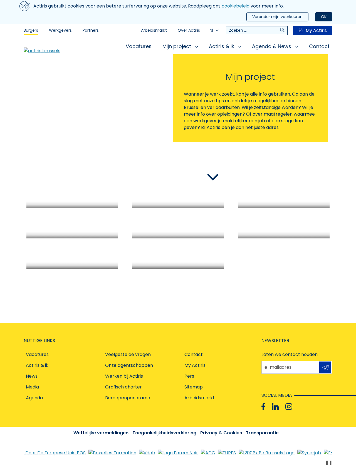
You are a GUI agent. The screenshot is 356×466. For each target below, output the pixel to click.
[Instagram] (288, 406)
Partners (91, 30)
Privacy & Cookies (221, 433)
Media (32, 387)
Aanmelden (325, 367)
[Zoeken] (283, 30)
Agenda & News (272, 46)
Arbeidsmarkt (154, 30)
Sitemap (193, 387)
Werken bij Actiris (124, 376)
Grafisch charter (123, 387)
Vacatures (139, 46)
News (32, 376)
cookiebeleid (235, 6)
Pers (189, 376)
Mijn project (177, 46)
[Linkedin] (275, 406)
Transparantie (262, 433)
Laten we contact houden (289, 354)
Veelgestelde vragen (128, 354)
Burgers (31, 30)
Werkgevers (60, 30)
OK (324, 16)
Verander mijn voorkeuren (277, 16)
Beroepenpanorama (127, 398)
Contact (319, 46)
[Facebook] (263, 406)
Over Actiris (189, 30)
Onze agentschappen (129, 365)
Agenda (34, 398)
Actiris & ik (222, 46)
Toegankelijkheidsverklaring (164, 433)
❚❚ (328, 462)
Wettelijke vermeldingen (100, 433)
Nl (211, 30)
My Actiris (316, 30)
